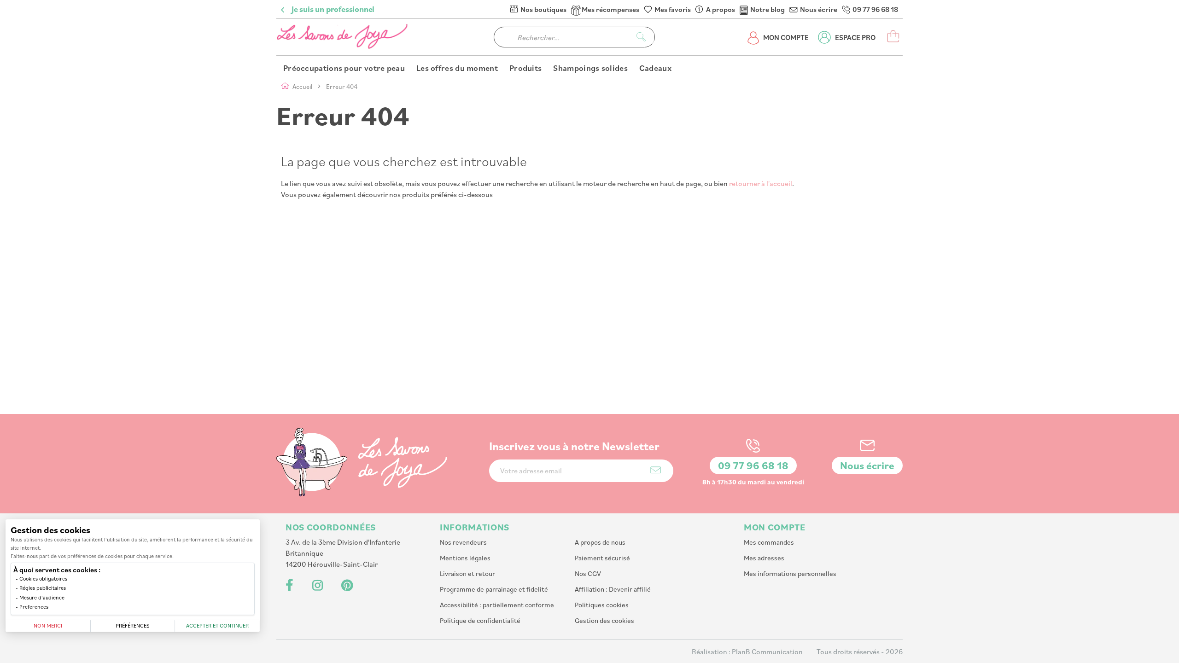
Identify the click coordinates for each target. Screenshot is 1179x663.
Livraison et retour (467, 573)
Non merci (48, 625)
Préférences (133, 625)
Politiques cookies (602, 604)
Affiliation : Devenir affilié (613, 589)
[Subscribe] (655, 469)
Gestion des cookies (604, 620)
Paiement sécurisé (602, 557)
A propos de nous (600, 542)
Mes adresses (764, 557)
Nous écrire (818, 9)
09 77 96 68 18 (875, 9)
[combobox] (574, 37)
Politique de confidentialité (480, 620)
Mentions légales (465, 557)
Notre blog (767, 9)
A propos (720, 9)
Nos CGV (588, 573)
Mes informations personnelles (790, 573)
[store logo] (343, 37)
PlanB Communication (767, 651)
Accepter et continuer (217, 625)
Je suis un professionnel (333, 9)
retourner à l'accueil (760, 183)
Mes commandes (769, 542)
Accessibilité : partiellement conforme (497, 604)
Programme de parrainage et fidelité (494, 589)
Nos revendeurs (463, 542)
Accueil (303, 86)
